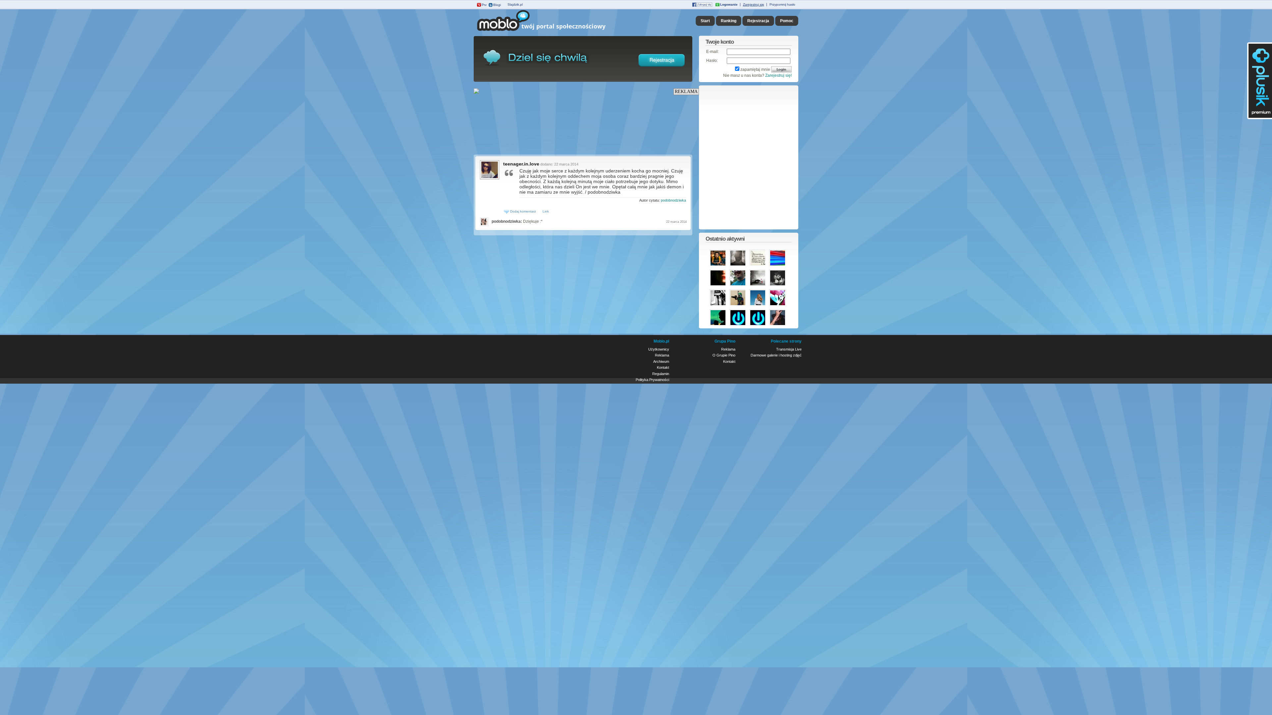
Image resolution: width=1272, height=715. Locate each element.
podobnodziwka (673, 200)
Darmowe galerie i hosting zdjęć (776, 355)
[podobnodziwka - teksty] (485, 221)
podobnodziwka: (507, 221)
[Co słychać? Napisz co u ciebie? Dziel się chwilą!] (551, 31)
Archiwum (661, 361)
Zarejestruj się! (778, 75)
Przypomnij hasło (782, 4)
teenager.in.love (521, 164)
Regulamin (660, 374)
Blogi (497, 5)
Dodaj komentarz (522, 211)
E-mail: (712, 52)
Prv (484, 5)
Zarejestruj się (753, 4)
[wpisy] (489, 179)
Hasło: (712, 61)
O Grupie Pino (724, 355)
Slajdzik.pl (515, 4)
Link (546, 211)
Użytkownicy (658, 349)
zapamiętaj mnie (755, 70)
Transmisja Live (789, 349)
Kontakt (663, 367)
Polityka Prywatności (652, 380)
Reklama (662, 355)
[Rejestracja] (662, 68)
